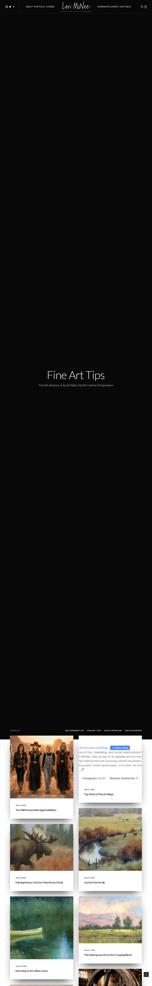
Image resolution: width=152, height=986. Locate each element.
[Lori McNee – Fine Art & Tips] (76, 6)
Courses (50, 6)
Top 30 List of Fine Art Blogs (98, 794)
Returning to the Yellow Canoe (31, 970)
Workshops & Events (108, 6)
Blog (128, 6)
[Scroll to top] (146, 974)
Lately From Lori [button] (113, 730)
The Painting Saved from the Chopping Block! (108, 954)
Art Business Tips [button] (74, 730)
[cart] (145, 6)
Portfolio (39, 6)
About (29, 6)
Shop (122, 6)
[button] (6, 6)
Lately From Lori (59, 743)
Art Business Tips (127, 976)
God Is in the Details (94, 882)
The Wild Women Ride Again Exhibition (35, 810)
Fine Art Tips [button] (94, 730)
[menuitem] (6, 6)
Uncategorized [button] (133, 730)
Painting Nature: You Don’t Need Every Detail (39, 882)
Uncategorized (41, 743)
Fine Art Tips (130, 743)
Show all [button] (15, 730)
